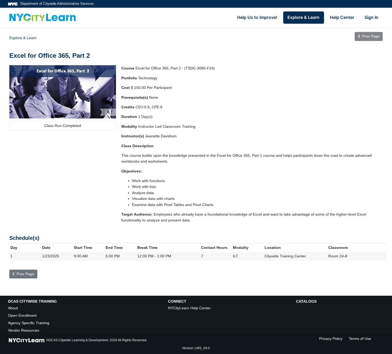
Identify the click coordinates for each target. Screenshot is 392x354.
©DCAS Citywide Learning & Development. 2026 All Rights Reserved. (96, 340)
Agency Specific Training (28, 323)
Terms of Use (360, 338)
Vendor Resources (23, 330)
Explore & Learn (303, 17)
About (13, 308)
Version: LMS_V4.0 (196, 348)
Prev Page (370, 36)
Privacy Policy (330, 338)
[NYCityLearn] (42, 17)
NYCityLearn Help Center (189, 308)
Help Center (342, 17)
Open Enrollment (22, 315)
